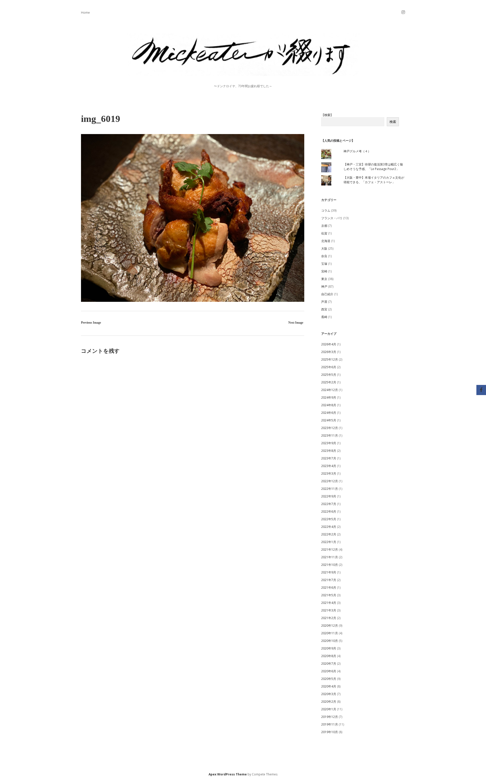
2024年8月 (328, 405)
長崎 (324, 317)
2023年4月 (328, 466)
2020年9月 (328, 648)
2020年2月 (328, 701)
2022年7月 (328, 504)
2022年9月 (328, 496)
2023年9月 (328, 443)
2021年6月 (328, 587)
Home (85, 12)
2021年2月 (328, 618)
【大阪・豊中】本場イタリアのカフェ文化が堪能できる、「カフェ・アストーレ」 (373, 179)
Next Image (295, 322)
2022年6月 (328, 511)
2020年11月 (329, 633)
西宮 (324, 309)
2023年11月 (329, 435)
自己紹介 (327, 294)
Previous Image (91, 322)
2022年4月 (328, 527)
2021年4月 (328, 603)
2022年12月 (329, 481)
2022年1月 (328, 542)
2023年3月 (328, 473)
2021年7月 (328, 580)
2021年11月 (329, 557)
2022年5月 (328, 519)
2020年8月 (328, 656)
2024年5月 (328, 420)
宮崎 (324, 271)
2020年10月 (329, 641)
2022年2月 (328, 534)
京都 (324, 226)
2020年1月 (328, 709)
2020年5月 (328, 679)
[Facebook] (481, 390)
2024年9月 (328, 397)
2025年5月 (328, 375)
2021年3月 (328, 610)
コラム (325, 210)
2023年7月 (328, 458)
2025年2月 (328, 382)
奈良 (324, 256)
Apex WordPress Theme (228, 774)
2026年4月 (328, 344)
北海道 (325, 241)
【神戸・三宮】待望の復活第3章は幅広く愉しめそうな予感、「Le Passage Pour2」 (373, 166)
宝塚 (324, 264)
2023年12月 (329, 428)
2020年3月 (328, 694)
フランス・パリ (331, 218)
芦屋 (324, 302)
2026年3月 (328, 352)
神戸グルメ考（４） (357, 151)
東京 (324, 279)
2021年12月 (329, 549)
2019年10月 (329, 732)
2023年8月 (328, 451)
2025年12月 (329, 359)
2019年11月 (329, 724)
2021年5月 (328, 595)
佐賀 (324, 233)
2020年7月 (328, 663)
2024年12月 (329, 390)
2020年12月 (329, 625)
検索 (393, 122)
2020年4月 (328, 686)
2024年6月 (328, 413)
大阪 (324, 248)
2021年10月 (329, 565)
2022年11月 (329, 489)
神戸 (324, 286)
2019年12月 (329, 717)
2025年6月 (328, 367)
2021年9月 (328, 572)
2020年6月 (328, 671)
